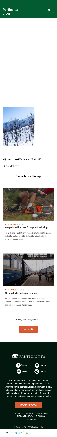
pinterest (42, 371)
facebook (24, 365)
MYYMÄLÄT (30, 413)
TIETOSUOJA (40, 416)
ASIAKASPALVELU (43, 413)
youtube (24, 371)
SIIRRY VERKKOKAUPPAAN (28, 405)
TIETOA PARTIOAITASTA (25, 416)
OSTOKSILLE (18, 413)
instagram (43, 365)
